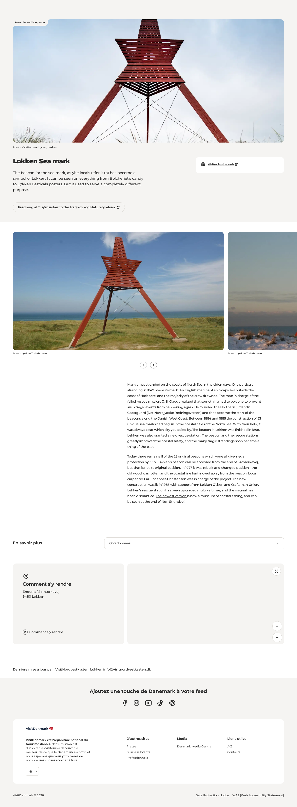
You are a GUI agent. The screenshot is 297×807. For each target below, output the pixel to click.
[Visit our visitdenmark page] (148, 702)
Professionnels (137, 758)
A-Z (229, 746)
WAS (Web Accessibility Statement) (258, 795)
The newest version (171, 496)
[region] (205, 604)
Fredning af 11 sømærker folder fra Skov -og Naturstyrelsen (66, 207)
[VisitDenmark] (40, 729)
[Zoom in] (277, 626)
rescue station (189, 435)
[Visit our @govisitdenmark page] (160, 702)
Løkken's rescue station (146, 490)
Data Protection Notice (212, 795)
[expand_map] (276, 571)
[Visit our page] (136, 702)
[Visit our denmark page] (124, 702)
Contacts (233, 752)
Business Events (138, 752)
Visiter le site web (221, 164)
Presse (131, 746)
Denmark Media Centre (194, 746)
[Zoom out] (277, 637)
